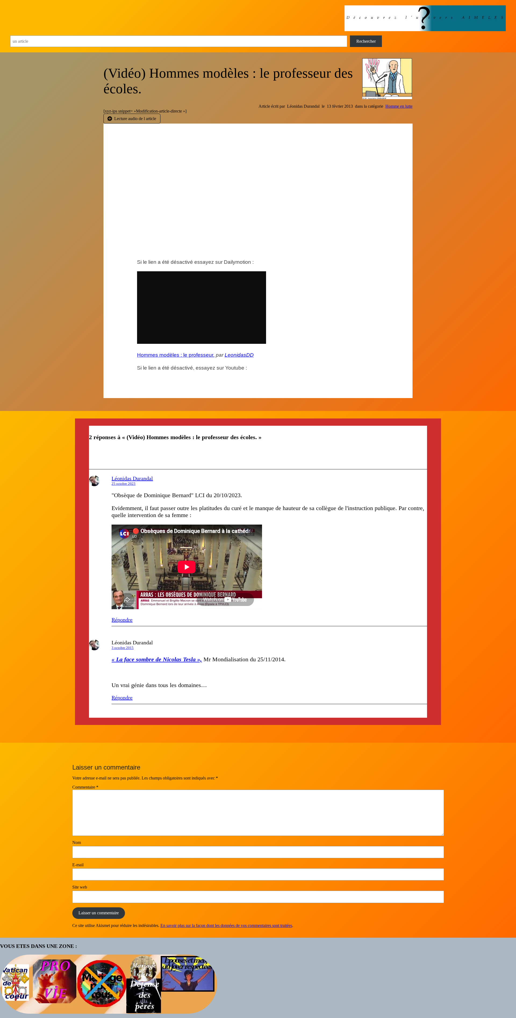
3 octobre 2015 (123, 648)
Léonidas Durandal (132, 478)
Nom (76, 842)
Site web (79, 887)
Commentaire (85, 787)
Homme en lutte (399, 106)
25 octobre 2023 (123, 484)
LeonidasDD (239, 355)
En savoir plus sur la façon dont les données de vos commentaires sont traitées (226, 925)
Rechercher (366, 41)
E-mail (78, 864)
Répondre (122, 620)
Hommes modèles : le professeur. (175, 355)
